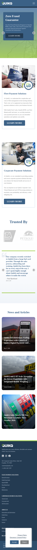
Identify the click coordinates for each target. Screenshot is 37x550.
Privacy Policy (22, 535)
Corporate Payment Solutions (12, 496)
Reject (24, 542)
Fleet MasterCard (6, 484)
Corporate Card (5, 501)
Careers (3, 522)
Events (3, 517)
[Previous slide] (3, 32)
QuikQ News (5, 514)
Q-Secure (4, 531)
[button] (33, 3)
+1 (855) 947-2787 (6, 468)
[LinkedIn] (3, 456)
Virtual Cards (5, 498)
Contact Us (4, 519)
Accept (14, 542)
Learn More (14, 36)
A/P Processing (5, 503)
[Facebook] (9, 456)
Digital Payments (6, 477)
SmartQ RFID (5, 482)
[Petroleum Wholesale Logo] (22, 236)
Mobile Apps (5, 489)
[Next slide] (33, 32)
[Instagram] (6, 456)
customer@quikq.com (7, 465)
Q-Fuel (3, 487)
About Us (5, 509)
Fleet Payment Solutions (10, 474)
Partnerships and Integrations (8, 512)
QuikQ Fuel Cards (6, 480)
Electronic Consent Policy (18, 537)
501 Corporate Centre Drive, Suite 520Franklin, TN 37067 (12, 462)
